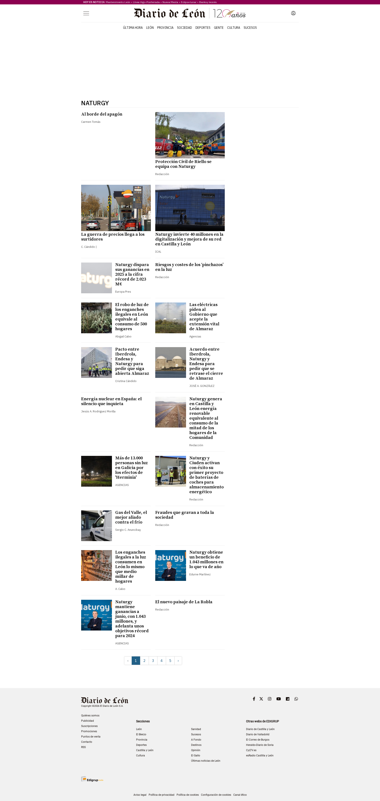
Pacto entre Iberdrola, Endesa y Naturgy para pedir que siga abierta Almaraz (132, 361)
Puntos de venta (90, 736)
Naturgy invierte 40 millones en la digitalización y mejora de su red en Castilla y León (189, 239)
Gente (219, 28)
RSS (83, 747)
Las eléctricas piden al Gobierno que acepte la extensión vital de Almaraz (204, 317)
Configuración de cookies (216, 794)
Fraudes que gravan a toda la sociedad (184, 515)
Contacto (86, 741)
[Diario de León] (189, 13)
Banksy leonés (208, 2)
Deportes (202, 28)
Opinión (195, 750)
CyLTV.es (251, 750)
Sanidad (196, 729)
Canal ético (240, 794)
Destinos (196, 745)
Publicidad (87, 720)
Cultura (233, 28)
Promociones (89, 731)
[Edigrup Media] (92, 779)
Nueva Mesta (170, 2)
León (150, 28)
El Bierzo (141, 734)
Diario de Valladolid (257, 734)
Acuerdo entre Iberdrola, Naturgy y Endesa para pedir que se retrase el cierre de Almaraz (206, 364)
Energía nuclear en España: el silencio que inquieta (111, 401)
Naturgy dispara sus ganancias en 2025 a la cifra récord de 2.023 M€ (132, 274)
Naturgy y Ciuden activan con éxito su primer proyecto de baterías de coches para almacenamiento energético (206, 475)
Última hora (133, 28)
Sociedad (184, 28)
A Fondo (196, 739)
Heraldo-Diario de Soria (260, 745)
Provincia (165, 28)
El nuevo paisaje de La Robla (183, 602)
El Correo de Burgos (257, 739)
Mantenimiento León (118, 2)
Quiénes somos (90, 715)
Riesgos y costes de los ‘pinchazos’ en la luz (189, 267)
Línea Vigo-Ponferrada (146, 2)
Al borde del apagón (101, 114)
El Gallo (195, 755)
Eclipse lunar (188, 2)
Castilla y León (144, 750)
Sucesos (250, 28)
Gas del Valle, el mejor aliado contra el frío (131, 517)
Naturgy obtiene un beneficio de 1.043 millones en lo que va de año (206, 560)
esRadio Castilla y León (260, 755)
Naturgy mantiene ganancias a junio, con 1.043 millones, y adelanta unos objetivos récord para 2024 (132, 619)
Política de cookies (188, 794)
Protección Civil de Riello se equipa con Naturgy (183, 164)
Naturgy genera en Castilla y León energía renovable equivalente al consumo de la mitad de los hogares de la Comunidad (205, 418)
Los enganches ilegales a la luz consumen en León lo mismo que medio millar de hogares (130, 567)
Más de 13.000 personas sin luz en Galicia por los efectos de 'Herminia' (131, 467)
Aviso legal (139, 794)
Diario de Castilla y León (260, 729)
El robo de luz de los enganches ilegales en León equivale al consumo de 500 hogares (132, 317)
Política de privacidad (161, 794)
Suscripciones (89, 726)
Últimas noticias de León (205, 760)
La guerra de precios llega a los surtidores (112, 237)
